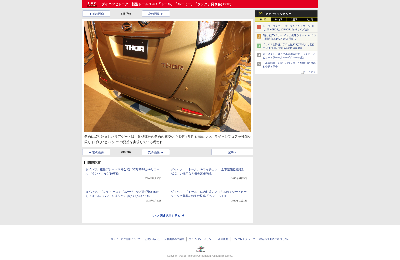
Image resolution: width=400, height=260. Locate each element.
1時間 (263, 19)
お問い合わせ (152, 239)
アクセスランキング (278, 14)
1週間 (294, 19)
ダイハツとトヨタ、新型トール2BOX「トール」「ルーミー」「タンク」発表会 (161, 4)
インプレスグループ (243, 239)
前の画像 (98, 13)
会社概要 (223, 239)
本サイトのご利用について (126, 239)
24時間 (278, 19)
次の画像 (154, 13)
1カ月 (310, 19)
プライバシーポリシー (201, 239)
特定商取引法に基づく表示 (274, 239)
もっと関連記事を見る (165, 215)
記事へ (232, 152)
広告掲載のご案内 (174, 239)
